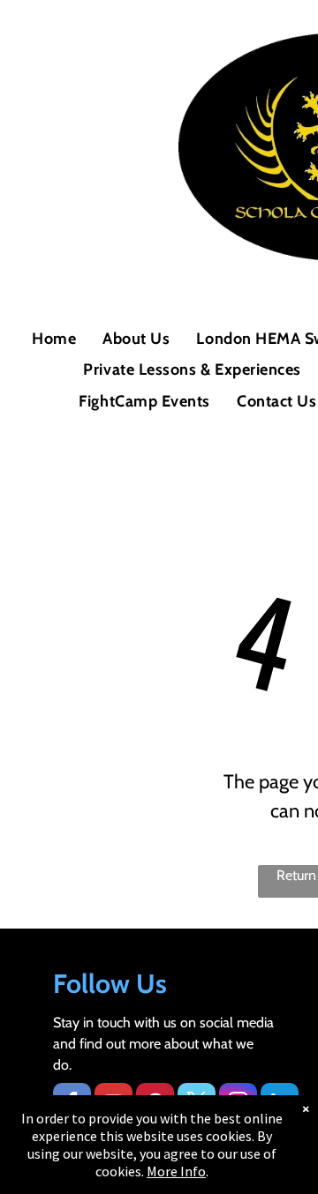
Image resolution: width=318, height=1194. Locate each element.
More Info (176, 1171)
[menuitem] (54, 339)
